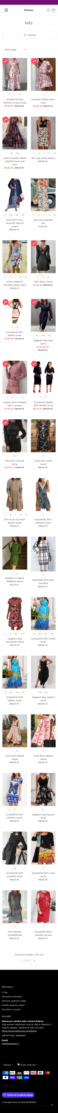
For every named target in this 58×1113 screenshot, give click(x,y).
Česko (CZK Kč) (27, 1065)
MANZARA (31, 1102)
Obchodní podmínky (12, 996)
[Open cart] (53, 10)
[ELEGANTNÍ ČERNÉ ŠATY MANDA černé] (43, 377)
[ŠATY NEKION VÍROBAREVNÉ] (14, 906)
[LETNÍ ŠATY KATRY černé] (43, 435)
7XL (22, 634)
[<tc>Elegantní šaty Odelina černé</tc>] (43, 672)
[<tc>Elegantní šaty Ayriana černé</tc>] (43, 789)
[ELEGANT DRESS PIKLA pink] (43, 74)
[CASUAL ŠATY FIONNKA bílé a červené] (14, 377)
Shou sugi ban (46, 1105)
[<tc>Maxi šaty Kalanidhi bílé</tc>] (43, 194)
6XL (16, 634)
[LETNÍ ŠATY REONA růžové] (14, 730)
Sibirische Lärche (29, 1105)
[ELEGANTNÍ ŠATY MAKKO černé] (14, 311)
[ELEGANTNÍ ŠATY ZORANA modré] (43, 494)
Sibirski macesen (11, 1105)
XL (20, 94)
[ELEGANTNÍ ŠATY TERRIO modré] (14, 672)
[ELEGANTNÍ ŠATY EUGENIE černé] (14, 848)
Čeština (7, 1065)
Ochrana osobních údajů (14, 1001)
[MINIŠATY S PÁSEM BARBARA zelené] (14, 553)
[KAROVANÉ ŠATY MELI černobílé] (43, 554)
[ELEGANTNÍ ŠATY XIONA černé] (43, 613)
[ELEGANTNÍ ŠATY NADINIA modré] (14, 789)
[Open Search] (48, 10)
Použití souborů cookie (13, 1005)
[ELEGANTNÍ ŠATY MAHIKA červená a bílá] (14, 74)
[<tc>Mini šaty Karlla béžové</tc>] (43, 132)
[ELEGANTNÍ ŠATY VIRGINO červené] (43, 906)
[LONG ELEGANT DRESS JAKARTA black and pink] (14, 132)
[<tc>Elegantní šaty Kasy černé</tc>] (43, 315)
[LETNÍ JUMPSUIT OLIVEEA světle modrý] (14, 256)
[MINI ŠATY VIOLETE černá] (14, 435)
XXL (55, 153)
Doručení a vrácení (11, 1009)
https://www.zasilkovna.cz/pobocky (19, 1031)
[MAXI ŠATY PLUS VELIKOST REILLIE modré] (14, 194)
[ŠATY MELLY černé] (43, 256)
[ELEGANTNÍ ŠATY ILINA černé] (43, 848)
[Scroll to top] (52, 1107)
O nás (4, 992)
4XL (11, 153)
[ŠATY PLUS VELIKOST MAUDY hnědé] (14, 494)
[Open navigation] (8, 10)
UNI (15, 868)
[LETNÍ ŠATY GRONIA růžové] (43, 730)
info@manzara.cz (10, 1043)
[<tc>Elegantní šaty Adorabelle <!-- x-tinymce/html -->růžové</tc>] (14, 613)
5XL (18, 153)
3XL (17, 215)
